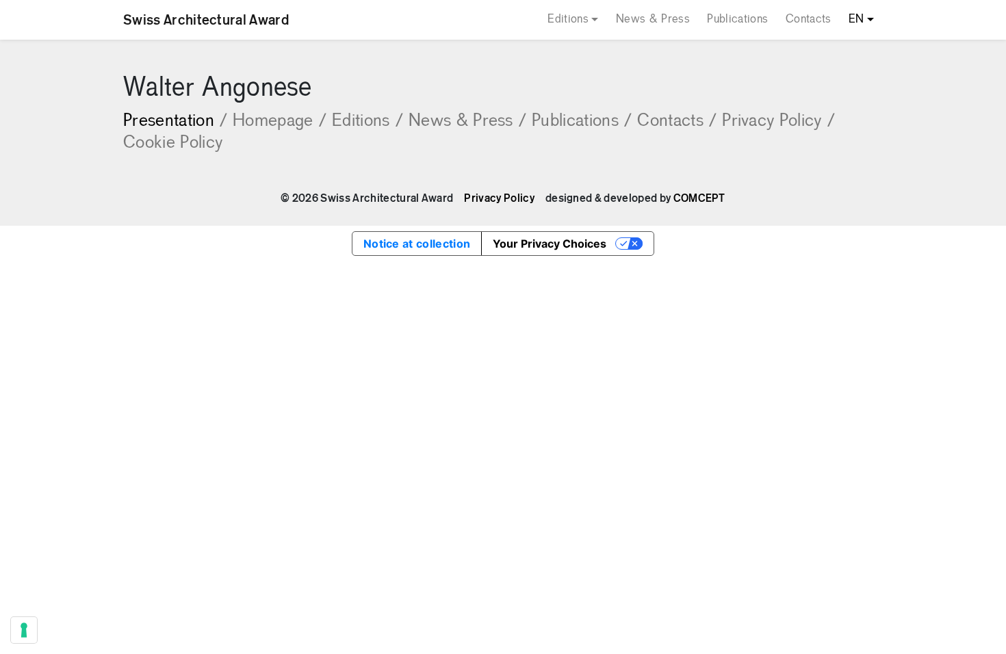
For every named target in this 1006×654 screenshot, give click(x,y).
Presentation (175, 121)
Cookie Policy (172, 143)
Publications (737, 19)
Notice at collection (416, 243)
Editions (568, 19)
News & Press (653, 19)
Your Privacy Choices (549, 243)
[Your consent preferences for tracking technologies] (24, 630)
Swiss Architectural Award (206, 20)
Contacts (808, 19)
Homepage (279, 121)
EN (856, 19)
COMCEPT (699, 198)
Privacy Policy (778, 121)
